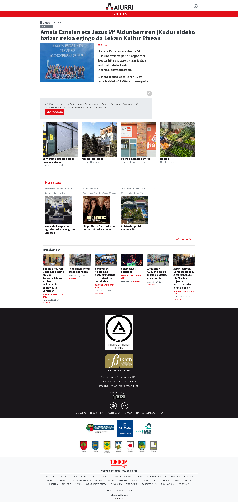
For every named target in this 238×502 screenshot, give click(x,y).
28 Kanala (184, 484)
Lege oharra (96, 413)
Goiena (110, 480)
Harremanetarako (145, 413)
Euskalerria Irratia (80, 480)
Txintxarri (132, 484)
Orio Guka (116, 484)
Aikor (63, 476)
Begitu (50, 480)
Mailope (66, 484)
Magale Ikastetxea (92, 158)
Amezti (94, 476)
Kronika (53, 484)
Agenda (54, 183)
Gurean (119, 490)
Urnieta (119, 14)
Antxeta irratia (122, 476)
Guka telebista (171, 480)
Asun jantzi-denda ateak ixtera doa (79, 270)
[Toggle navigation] (42, 6)
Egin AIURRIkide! (55, 112)
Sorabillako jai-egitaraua (129, 270)
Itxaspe (164, 158)
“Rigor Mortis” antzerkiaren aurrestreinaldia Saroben (99, 228)
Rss (161, 413)
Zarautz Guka (149, 484)
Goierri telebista (128, 480)
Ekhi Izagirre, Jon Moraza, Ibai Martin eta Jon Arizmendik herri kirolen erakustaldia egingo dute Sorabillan (54, 279)
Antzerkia (88, 234)
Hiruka (187, 480)
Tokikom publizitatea (119, 495)
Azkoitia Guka (172, 476)
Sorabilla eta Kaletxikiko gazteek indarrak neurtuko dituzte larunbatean (105, 275)
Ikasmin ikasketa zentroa (135, 158)
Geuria (98, 480)
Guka (156, 480)
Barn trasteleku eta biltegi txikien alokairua (58, 160)
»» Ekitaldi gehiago (184, 239)
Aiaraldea (50, 476)
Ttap (129, 490)
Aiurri (73, 476)
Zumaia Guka (167, 484)
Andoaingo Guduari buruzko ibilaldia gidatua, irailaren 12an (157, 273)
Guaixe (145, 480)
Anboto (106, 476)
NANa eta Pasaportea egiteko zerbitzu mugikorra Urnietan (60, 229)
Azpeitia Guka (153, 476)
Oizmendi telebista (96, 484)
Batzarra (47, 27)
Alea (83, 476)
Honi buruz (80, 413)
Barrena (188, 476)
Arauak (128, 413)
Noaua (78, 484)
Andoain (46, 303)
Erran (62, 480)
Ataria (138, 476)
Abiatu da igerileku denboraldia (132, 228)
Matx (108, 490)
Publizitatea (114, 413)
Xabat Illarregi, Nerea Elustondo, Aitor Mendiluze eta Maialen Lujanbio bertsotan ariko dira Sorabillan (183, 278)
